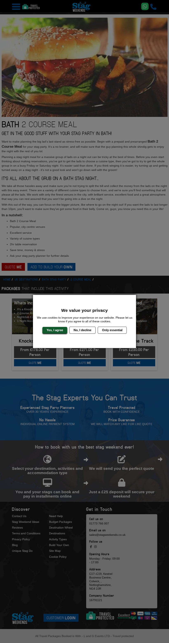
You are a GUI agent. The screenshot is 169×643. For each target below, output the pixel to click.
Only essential (112, 330)
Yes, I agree (55, 330)
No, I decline (82, 330)
